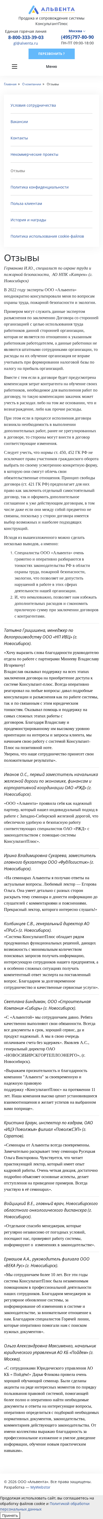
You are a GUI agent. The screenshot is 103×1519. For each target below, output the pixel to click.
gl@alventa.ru (25, 43)
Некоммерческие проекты (34, 154)
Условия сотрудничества (33, 105)
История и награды (28, 219)
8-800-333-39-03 (26, 37)
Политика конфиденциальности (40, 187)
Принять (10, 1515)
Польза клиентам (26, 203)
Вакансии (19, 121)
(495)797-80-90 (77, 37)
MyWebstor (40, 1487)
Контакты (19, 137)
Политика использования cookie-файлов (47, 236)
